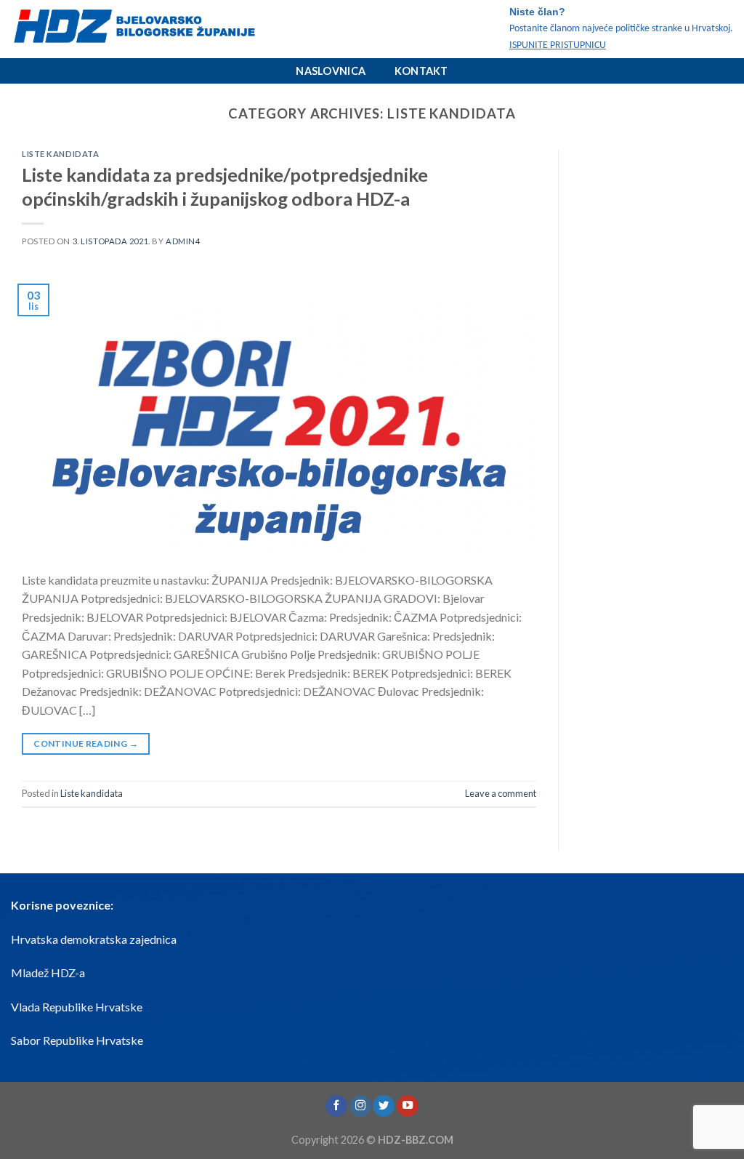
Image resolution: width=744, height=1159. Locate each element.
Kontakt (421, 71)
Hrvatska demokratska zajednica (94, 939)
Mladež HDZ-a (48, 972)
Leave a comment (500, 793)
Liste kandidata (60, 154)
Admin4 (183, 241)
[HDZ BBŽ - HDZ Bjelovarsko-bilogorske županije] (156, 29)
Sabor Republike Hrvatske (77, 1040)
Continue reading (85, 743)
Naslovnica (330, 71)
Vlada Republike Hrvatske (76, 1007)
